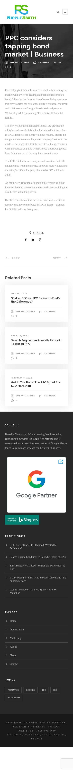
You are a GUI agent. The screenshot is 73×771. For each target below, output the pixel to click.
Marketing (15, 638)
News (13, 655)
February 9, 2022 (21, 377)
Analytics (13, 690)
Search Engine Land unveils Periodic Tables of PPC (38, 557)
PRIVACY (54, 726)
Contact (14, 663)
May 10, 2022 (19, 293)
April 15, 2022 (20, 335)
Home (13, 620)
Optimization (17, 629)
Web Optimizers (19, 62)
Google (30, 690)
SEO (55, 690)
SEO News (44, 62)
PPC (61, 62)
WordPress (14, 698)
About (13, 646)
